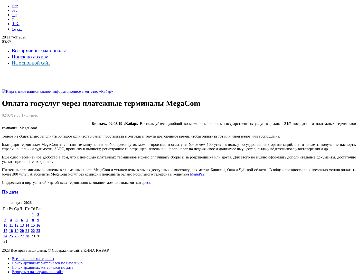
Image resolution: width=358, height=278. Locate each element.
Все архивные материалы (39, 51)
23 (38, 231)
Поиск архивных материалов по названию (47, 263)
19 (17, 231)
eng (14, 15)
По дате (10, 192)
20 (22, 231)
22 (33, 231)
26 (17, 236)
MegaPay (197, 174)
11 (11, 225)
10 (5, 225)
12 (17, 225)
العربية (17, 29)
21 (27, 231)
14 (27, 225)
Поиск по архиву (30, 57)
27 (22, 236)
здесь (146, 182)
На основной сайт (31, 63)
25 (11, 236)
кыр (15, 6)
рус (14, 10)
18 (11, 231)
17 (5, 231)
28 (27, 236)
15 (33, 225)
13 (22, 225)
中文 (15, 24)
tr (13, 19)
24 (5, 236)
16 (38, 225)
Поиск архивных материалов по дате (42, 267)
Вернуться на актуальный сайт (37, 272)
